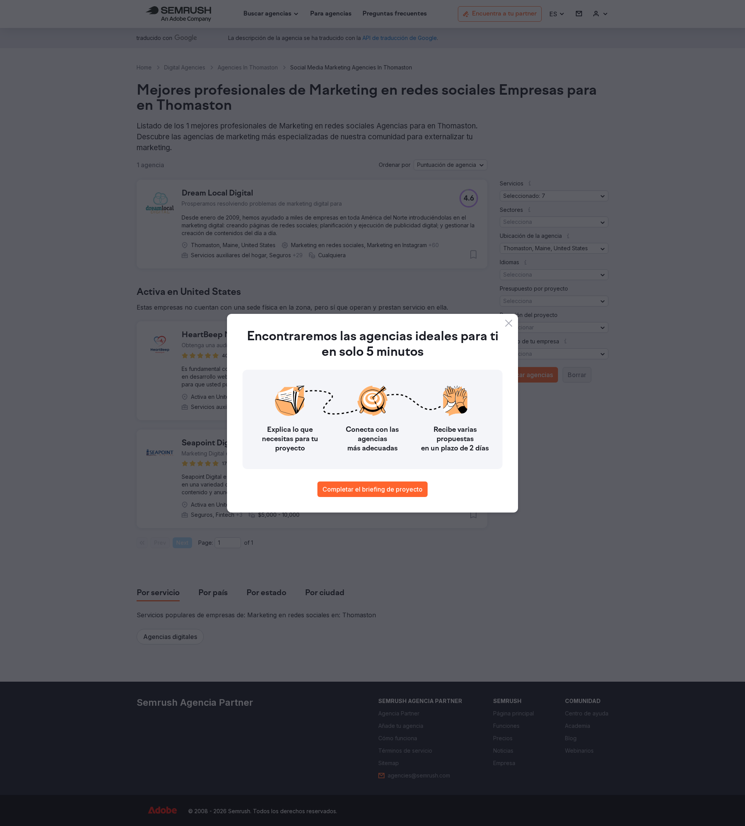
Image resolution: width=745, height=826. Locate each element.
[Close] (508, 323)
